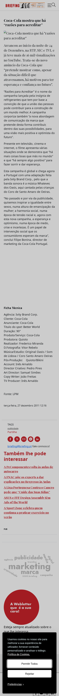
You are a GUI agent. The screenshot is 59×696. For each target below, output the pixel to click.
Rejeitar (29, 673)
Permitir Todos (29, 663)
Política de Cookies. (19, 654)
